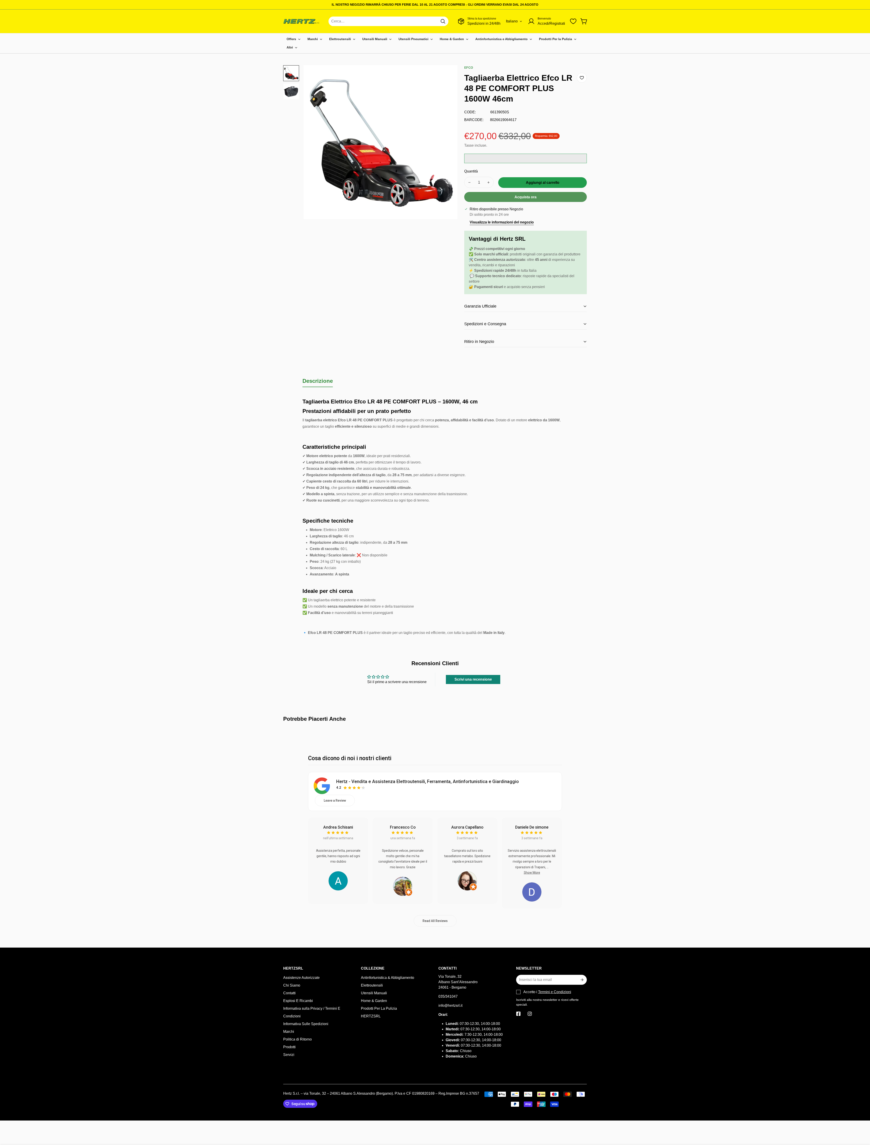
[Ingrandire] (448, 75)
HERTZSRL (371, 1016)
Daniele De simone (532, 827)
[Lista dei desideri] (573, 21)
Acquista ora (525, 197)
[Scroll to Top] (861, 1120)
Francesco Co (403, 827)
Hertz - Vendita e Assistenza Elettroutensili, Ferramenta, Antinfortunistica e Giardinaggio (427, 781)
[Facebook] (518, 1014)
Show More (532, 872)
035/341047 (448, 996)
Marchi (288, 1031)
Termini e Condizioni (554, 992)
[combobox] (388, 21)
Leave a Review (335, 800)
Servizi (288, 1055)
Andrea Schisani (338, 827)
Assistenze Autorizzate (301, 978)
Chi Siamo (291, 985)
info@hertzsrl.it (450, 1005)
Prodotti (289, 1047)
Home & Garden (374, 1001)
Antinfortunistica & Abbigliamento (387, 978)
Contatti (289, 993)
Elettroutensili (372, 985)
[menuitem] (293, 39)
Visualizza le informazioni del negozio (502, 222)
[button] (584, 21)
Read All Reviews (435, 921)
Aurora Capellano (467, 827)
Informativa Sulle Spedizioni (305, 1024)
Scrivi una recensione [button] (473, 679)
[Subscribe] (582, 980)
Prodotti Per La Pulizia (379, 1008)
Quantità (471, 171)
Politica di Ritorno (297, 1039)
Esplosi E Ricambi (298, 1001)
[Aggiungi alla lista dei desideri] (582, 78)
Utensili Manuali (374, 993)
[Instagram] (529, 1014)
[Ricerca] (442, 21)
